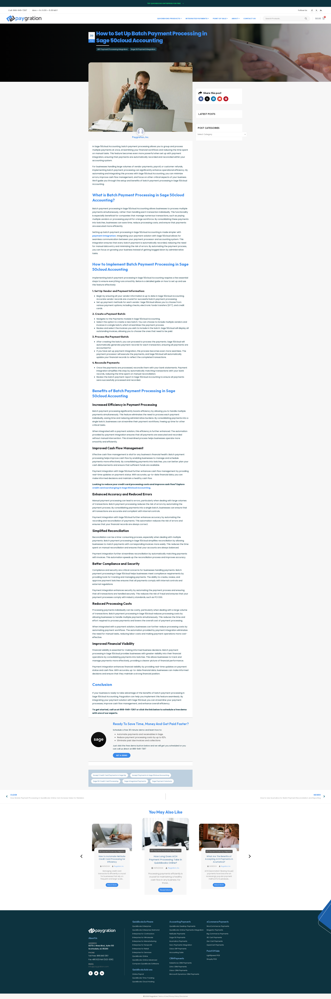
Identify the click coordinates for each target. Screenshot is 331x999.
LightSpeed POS (213, 955)
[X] (316, 10)
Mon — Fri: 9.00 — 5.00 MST (45, 10)
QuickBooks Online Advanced (144, 960)
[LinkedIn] (321, 10)
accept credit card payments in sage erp (109, 775)
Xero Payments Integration (180, 945)
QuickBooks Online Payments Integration (186, 930)
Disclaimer (184, 996)
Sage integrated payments (135, 781)
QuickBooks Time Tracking (143, 978)
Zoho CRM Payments (178, 966)
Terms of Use (163, 996)
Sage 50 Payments (177, 937)
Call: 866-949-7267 (17, 10)
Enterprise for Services (141, 952)
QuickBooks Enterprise (141, 926)
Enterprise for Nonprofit (142, 945)
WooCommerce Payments (218, 926)
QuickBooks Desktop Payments (182, 926)
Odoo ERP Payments (177, 948)
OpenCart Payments (215, 945)
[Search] (306, 18)
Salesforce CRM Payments (180, 963)
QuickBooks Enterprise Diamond (145, 930)
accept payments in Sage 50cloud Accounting (150, 775)
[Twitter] (96, 973)
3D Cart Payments (214, 937)
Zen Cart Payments (215, 941)
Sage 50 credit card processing (105, 781)
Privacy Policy (174, 996)
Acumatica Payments (178, 941)
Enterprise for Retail (140, 948)
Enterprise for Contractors (143, 933)
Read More (111, 885)
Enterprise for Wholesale (142, 937)
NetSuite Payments (177, 933)
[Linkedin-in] (102, 973)
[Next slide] (249, 856)
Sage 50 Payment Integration (143, 49)
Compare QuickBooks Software (145, 963)
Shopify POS (212, 959)
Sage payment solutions (162, 781)
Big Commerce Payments (217, 933)
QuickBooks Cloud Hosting (143, 981)
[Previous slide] (81, 856)
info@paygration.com (98, 966)
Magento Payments (215, 930)
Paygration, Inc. (119, 866)
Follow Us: (302, 10)
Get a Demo (121, 755)
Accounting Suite (176, 952)
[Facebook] (312, 10)
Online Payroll (138, 974)
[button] (200, 98)
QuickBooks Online (140, 956)
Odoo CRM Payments (178, 970)
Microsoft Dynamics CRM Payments (184, 974)
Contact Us (249, 18)
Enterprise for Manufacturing (144, 941)
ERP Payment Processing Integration (112, 49)
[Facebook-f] (90, 973)
